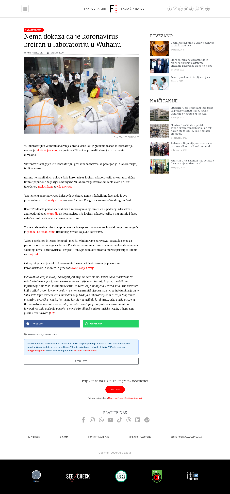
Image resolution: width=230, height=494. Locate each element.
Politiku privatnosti (133, 398)
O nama (64, 437)
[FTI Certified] (192, 476)
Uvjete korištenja (116, 398)
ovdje (74, 268)
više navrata (64, 186)
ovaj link (33, 254)
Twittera (78, 350)
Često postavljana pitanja (186, 437)
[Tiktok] (191, 9)
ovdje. (91, 268)
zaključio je (55, 200)
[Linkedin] (137, 420)
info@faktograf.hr (36, 350)
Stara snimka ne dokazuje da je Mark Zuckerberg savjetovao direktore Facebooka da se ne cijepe (191, 62)
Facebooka (91, 350)
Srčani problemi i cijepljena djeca (190, 77)
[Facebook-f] (170, 9)
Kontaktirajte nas (98, 437)
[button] (52, 323)
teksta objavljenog (47, 150)
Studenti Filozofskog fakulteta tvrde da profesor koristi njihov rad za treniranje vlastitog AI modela (192, 110)
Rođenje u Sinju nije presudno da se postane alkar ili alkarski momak (191, 145)
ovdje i (83, 268)
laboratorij (50, 334)
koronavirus (35, 334)
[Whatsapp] (180, 9)
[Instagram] (175, 9)
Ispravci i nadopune (140, 437)
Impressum (34, 437)
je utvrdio (52, 213)
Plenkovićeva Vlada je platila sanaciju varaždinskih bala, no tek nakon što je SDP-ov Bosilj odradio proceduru (191, 129)
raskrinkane (45, 186)
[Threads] (197, 9)
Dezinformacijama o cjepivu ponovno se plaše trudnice (193, 44)
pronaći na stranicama (41, 232)
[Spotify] (207, 9)
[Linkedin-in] (202, 9)
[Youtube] (186, 9)
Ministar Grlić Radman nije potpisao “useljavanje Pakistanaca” (192, 162)
